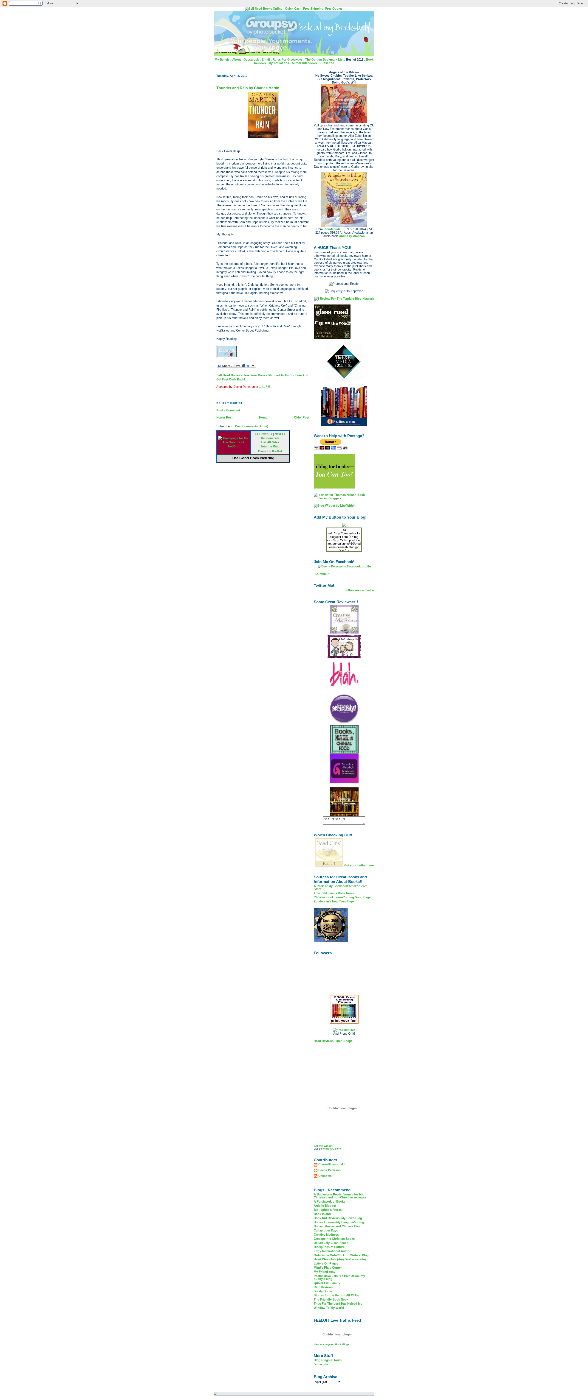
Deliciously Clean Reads (331, 1243)
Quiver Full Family (327, 1283)
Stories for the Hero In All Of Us (336, 1295)
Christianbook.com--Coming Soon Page (342, 897)
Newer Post (224, 417)
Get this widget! (323, 1146)
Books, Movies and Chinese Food (338, 1226)
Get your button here (359, 865)
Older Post (301, 417)
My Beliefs (222, 59)
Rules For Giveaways (287, 59)
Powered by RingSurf (270, 451)
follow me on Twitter (359, 590)
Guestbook (251, 59)
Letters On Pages (326, 1263)
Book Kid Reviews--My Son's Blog (338, 1218)
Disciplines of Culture (329, 1247)
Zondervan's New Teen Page (334, 901)
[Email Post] (271, 386)
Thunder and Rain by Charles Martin (247, 88)
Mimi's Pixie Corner (328, 1267)
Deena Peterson (329, 1170)
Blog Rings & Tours (328, 1360)
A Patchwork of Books (329, 1201)
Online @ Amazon (352, 236)
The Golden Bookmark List (324, 59)
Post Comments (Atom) (251, 426)
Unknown (325, 1176)
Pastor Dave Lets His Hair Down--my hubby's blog (339, 1277)
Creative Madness (326, 1234)
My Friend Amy (324, 1271)
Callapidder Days (326, 1230)
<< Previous (263, 434)
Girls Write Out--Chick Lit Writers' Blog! (342, 1255)
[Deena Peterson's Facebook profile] (344, 566)
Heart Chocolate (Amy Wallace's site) (340, 1259)
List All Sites (270, 442)
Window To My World (329, 1307)
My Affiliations (279, 63)
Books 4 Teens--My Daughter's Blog (339, 1222)
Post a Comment (228, 410)
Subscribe (326, 63)
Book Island (322, 1214)
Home (263, 417)
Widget (327, 1148)
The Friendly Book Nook (331, 1299)
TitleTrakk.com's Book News (334, 893)
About (236, 59)
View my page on (331, 1344)
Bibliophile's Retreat (328, 1210)
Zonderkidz (333, 229)
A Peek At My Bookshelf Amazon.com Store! (341, 887)
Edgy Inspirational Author (332, 1251)
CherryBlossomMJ (331, 1164)
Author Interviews (304, 63)
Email (266, 59)
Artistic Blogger (325, 1205)
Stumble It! (322, 574)
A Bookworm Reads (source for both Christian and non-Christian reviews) (340, 1196)
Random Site (270, 438)
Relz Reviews (323, 1287)
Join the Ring (270, 446)
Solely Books (323, 1291)
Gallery (336, 1148)
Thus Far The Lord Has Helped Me (338, 1303)
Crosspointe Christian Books (334, 1238)
